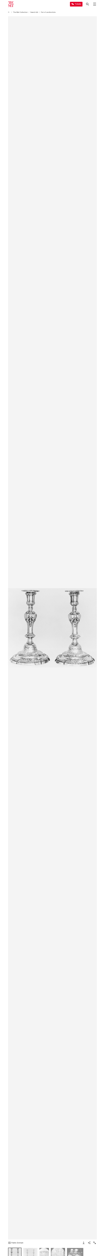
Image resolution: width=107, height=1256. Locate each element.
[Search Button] (87, 4)
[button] (52, 628)
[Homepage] (11, 4)
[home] (9, 12)
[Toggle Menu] (94, 4)
